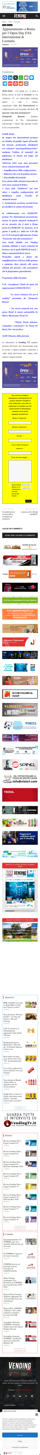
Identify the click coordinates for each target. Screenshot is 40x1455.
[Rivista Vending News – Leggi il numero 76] (31, 1219)
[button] (37, 1414)
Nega (20, 1441)
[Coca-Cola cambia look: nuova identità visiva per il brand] (31, 1070)
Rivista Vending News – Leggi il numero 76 (12, 1218)
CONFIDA (9, 1234)
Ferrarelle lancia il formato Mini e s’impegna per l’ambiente (8, 515)
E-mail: (20, 436)
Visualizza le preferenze (20, 1447)
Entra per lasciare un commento (20, 535)
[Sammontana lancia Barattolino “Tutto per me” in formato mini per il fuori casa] (31, 1044)
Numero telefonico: (20, 427)
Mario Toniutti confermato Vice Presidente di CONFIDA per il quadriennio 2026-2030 (13, 1282)
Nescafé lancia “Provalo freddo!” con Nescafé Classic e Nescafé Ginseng (12, 1017)
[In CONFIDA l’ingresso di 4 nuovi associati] (31, 1256)
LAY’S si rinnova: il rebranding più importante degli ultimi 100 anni (12, 1031)
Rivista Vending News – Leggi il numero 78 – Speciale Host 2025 (12, 1197)
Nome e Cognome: (20, 418)
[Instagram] (14, 1396)
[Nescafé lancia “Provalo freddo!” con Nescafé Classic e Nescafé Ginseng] (31, 1016)
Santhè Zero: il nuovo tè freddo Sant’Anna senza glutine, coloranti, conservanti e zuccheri (12, 1097)
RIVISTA (8, 1135)
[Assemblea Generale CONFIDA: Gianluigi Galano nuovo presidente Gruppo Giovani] (31, 1324)
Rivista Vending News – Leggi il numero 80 (12, 1174)
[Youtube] (32, 1396)
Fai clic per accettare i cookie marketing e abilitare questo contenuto (20, 931)
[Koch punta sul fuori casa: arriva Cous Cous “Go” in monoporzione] (31, 1058)
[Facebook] (8, 1396)
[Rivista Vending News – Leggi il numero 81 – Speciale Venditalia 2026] (31, 1164)
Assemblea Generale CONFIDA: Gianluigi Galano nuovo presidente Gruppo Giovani (13, 1325)
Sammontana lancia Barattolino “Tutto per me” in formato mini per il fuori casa (12, 1045)
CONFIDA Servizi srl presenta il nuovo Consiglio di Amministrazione (11, 1267)
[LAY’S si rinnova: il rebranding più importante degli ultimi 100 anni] (31, 1030)
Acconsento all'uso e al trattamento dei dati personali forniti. (16, 490)
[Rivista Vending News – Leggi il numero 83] (31, 1143)
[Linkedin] (20, 1396)
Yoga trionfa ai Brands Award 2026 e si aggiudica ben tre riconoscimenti (12, 1083)
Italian (9, 1453)
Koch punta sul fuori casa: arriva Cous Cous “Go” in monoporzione (12, 1058)
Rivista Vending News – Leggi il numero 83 (12, 1142)
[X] (26, 1396)
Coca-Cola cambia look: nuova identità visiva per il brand (13, 1070)
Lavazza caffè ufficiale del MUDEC (29, 513)
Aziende (17, 22)
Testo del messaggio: (20, 457)
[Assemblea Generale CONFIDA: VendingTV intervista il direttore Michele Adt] (31, 1338)
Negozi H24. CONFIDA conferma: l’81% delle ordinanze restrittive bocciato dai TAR (12, 1311)
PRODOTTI (9, 997)
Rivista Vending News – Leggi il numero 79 (12, 1185)
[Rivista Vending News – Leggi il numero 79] (31, 1186)
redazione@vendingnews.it (23, 1390)
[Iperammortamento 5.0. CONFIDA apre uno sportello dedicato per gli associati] (31, 1242)
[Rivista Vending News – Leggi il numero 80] (31, 1176)
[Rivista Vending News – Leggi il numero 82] (31, 1153)
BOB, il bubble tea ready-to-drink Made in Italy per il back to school (13, 1004)
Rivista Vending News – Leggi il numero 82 (12, 1152)
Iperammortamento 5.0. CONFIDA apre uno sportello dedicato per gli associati (13, 1242)
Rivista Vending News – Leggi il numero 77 (12, 1207)
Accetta (20, 1435)
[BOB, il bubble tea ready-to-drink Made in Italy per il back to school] (31, 1005)
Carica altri (19, 1108)
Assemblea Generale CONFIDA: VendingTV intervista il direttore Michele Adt (12, 1339)
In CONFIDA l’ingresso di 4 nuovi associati (12, 1254)
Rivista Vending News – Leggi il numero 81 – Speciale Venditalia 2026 (13, 1164)
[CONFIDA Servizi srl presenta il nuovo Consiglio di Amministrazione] (31, 1266)
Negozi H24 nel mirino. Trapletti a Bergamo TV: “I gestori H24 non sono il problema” (12, 1297)
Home (4, 22)
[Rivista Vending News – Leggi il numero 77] (31, 1209)
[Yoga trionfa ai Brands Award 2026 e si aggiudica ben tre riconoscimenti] (31, 1082)
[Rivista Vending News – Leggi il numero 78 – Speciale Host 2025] (31, 1197)
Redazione (5, 44)
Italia (10, 22)
